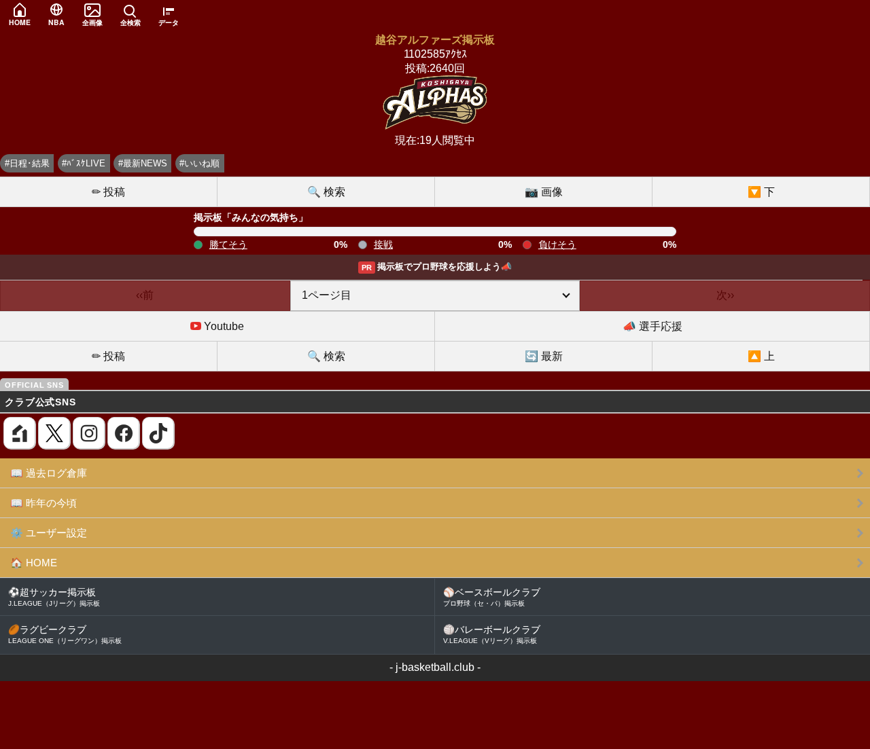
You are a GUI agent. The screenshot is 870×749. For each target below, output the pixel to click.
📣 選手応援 (652, 326)
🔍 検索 (326, 192)
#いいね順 (199, 163)
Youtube (222, 326)
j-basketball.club (435, 667)
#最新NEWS (142, 163)
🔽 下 (761, 192)
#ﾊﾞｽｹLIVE (83, 163)
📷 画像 (544, 192)
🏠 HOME (33, 562)
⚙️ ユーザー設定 (48, 532)
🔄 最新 (544, 356)
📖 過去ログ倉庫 (48, 473)
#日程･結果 (27, 163)
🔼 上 (761, 356)
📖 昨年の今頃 (43, 503)
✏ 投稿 (108, 192)
